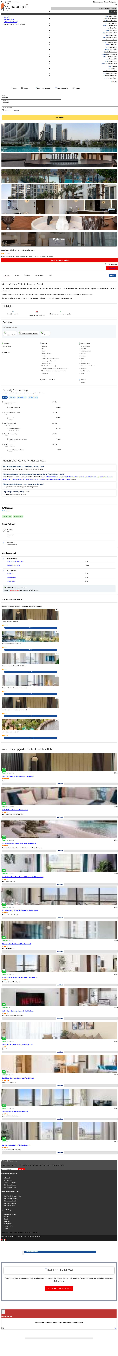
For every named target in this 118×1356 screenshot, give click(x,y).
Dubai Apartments (9, 1206)
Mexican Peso (110, 52)
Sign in (106, 2)
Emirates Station (11, 581)
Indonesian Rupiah (109, 40)
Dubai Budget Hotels (10, 1198)
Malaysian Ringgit (109, 54)
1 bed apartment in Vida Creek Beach (11, 644)
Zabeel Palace (49, 479)
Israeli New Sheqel (110, 42)
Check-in (4, 96)
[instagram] (5, 1240)
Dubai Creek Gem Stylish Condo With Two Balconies (18, 1078)
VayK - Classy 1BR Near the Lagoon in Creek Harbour (17, 1011)
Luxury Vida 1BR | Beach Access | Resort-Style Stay (17, 1045)
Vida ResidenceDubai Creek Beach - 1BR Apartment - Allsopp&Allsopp (23, 877)
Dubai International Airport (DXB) (15, 561)
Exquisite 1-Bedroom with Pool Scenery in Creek (14, 710)
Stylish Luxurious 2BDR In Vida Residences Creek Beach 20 (19, 977)
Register (113, 2)
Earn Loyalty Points (10, 1187)
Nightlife (7, 1221)
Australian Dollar (110, 21)
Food (6, 1219)
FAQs (50, 275)
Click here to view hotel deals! (59, 1288)
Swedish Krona (111, 61)
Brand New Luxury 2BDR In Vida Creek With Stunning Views (20, 910)
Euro (114, 14)
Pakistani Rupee (110, 78)
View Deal (30, 628)
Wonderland (92, 477)
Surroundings (39, 275)
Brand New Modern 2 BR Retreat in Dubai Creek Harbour (19, 843)
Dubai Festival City (65, 477)
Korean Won (111, 49)
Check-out (5, 101)
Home (15, 88)
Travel (6, 1228)
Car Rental (47, 88)
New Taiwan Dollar (110, 71)
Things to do (8, 1226)
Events (6, 1217)
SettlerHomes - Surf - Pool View (10, 732)
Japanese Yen (111, 47)
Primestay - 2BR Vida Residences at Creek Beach (14, 688)
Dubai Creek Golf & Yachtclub (35, 479)
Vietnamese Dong (110, 73)
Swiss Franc (112, 28)
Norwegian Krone (110, 57)
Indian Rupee (111, 45)
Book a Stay (112, 268)
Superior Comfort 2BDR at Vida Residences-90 (16, 1145)
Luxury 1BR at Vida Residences (10, 622)
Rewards (65, 88)
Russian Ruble (112, 59)
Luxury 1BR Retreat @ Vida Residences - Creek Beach (18, 776)
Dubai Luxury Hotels (10, 1201)
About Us (7, 1178)
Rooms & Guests (7, 107)
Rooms (17, 275)
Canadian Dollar (110, 26)
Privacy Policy (8, 1180)
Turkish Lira (112, 68)
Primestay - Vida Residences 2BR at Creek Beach (16, 944)
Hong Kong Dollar (110, 37)
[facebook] (1, 1240)
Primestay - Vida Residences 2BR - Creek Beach (14, 666)
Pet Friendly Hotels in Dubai (12, 1196)
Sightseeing (7, 1224)
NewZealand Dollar (110, 33)
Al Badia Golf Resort (10, 22)
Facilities (27, 275)
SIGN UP (21, 1169)
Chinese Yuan (111, 30)
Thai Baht (112, 66)
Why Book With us (10, 1185)
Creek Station (10, 573)
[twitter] (3, 1240)
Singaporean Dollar (109, 64)
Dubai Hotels (8, 19)
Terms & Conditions (10, 1183)
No (3, 1328)
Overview (6, 275)
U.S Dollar (113, 11)
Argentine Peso (110, 18)
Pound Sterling (111, 16)
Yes (115, 1328)
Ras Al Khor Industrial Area (79, 477)
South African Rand (110, 76)
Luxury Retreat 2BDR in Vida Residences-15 (15, 1112)
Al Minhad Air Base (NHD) (13, 565)
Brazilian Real (111, 23)
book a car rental (14, 590)
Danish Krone (111, 35)
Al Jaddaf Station (11, 577)
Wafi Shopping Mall (103, 477)
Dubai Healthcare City (18, 479)
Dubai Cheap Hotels (10, 1203)
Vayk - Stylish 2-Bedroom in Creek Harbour (15, 810)
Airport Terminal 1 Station (62, 479)
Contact (77, 88)
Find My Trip (99, 2)
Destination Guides (10, 1214)
